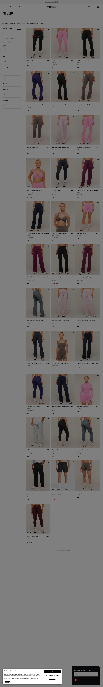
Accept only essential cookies (52, 675)
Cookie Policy (7, 681)
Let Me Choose (52, 679)
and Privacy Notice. (8, 682)
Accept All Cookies (52, 671)
